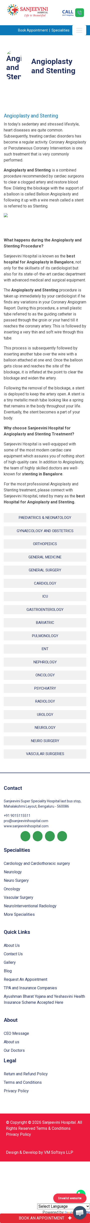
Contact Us (13, 954)
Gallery (10, 962)
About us (11, 1042)
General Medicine (45, 557)
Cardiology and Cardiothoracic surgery (37, 863)
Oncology (45, 675)
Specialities (61, 30)
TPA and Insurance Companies (30, 988)
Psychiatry (45, 688)
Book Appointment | (34, 30)
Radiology (45, 701)
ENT (45, 649)
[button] (79, 1213)
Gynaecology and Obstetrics (45, 531)
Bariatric (45, 622)
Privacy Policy (16, 1091)
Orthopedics (45, 544)
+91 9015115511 (17, 816)
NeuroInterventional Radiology (30, 906)
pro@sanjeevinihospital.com (26, 821)
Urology (45, 714)
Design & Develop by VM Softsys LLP (39, 1152)
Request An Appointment (25, 979)
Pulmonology (45, 636)
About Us (12, 945)
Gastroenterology (45, 609)
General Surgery (45, 570)
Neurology (45, 727)
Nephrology (45, 662)
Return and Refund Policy (26, 1074)
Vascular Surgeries (45, 754)
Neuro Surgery (45, 741)
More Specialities (19, 914)
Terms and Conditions (23, 1082)
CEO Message (16, 1033)
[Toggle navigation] (79, 30)
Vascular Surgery (18, 897)
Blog (8, 971)
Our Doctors (14, 1050)
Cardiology (45, 583)
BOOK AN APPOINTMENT (41, 1218)
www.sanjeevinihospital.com (26, 826)
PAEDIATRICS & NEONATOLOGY (45, 517)
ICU (45, 596)
